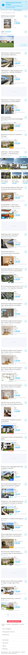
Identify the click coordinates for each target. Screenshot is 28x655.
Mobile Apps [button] (5, 648)
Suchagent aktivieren (14, 621)
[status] (14, 5)
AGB (9, 652)
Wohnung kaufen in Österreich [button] (9, 631)
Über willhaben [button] (6, 640)
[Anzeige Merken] (26, 16)
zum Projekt (23, 45)
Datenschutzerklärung (16, 652)
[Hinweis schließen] (26, 1)
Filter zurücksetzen (18, 10)
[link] (5, 614)
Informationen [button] (5, 643)
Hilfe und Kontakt (4, 652)
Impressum (23, 652)
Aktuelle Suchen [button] (6, 634)
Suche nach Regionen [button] (7, 628)
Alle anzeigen (24, 170)
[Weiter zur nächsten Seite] (22, 614)
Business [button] (4, 645)
